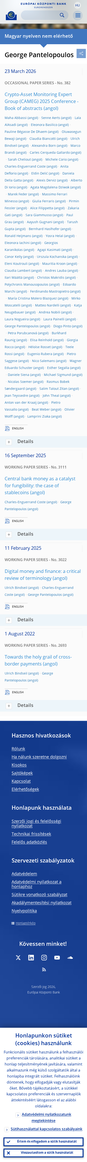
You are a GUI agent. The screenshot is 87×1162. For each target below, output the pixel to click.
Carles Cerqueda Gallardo (50, 152)
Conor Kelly (13, 257)
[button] (77, 5)
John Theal (51, 395)
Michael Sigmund (57, 375)
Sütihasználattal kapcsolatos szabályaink (46, 1129)
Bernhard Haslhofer (44, 229)
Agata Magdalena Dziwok (49, 187)
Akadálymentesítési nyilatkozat (41, 903)
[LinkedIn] (31, 957)
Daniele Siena (18, 375)
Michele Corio (56, 159)
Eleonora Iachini (17, 243)
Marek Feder (17, 194)
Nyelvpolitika (24, 911)
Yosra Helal (54, 236)
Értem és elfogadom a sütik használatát (47, 1141)
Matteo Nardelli (47, 305)
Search (62, 15)
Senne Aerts (50, 118)
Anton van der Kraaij (21, 402)
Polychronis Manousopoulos (26, 284)
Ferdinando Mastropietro (49, 291)
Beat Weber (41, 409)
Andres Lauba (56, 270)
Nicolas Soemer (20, 382)
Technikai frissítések (31, 834)
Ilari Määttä (14, 277)
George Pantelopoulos (22, 326)
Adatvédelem (24, 874)
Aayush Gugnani (39, 222)
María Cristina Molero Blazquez (32, 298)
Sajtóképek (22, 773)
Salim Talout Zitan (53, 388)
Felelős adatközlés (29, 842)
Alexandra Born (44, 145)
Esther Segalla (58, 368)
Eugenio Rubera (39, 354)
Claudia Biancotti (42, 139)
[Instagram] (44, 957)
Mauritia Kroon (54, 264)
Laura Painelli (53, 319)
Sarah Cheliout (19, 159)
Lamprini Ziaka (38, 416)
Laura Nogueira (17, 319)
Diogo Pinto (62, 326)
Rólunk (18, 749)
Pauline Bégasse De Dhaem (26, 132)
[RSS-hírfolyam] (44, 969)
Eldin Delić (39, 173)
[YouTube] (57, 957)
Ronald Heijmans (18, 236)
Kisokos (19, 765)
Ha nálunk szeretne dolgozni (39, 757)
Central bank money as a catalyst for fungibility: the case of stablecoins (40, 486)
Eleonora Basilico (44, 125)
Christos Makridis (50, 277)
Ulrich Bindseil (16, 588)
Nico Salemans (43, 361)
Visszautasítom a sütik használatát (47, 1152)
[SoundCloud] (70, 957)
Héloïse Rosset (39, 347)
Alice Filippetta (41, 208)
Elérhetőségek (25, 789)
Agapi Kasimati (49, 250)
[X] (18, 957)
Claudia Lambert (17, 270)
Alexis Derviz (46, 180)
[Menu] (78, 15)
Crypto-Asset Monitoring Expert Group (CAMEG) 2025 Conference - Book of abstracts (41, 102)
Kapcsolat (21, 781)
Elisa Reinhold (41, 340)
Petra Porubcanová (22, 333)
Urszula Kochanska (51, 257)
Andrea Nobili (49, 312)
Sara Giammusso (39, 215)
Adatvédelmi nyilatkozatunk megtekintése (46, 1118)
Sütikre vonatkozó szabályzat (39, 895)
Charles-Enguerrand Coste (25, 166)
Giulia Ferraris (43, 201)
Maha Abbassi (16, 118)
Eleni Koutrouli (16, 264)
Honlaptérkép (25, 923)
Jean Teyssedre (16, 395)
